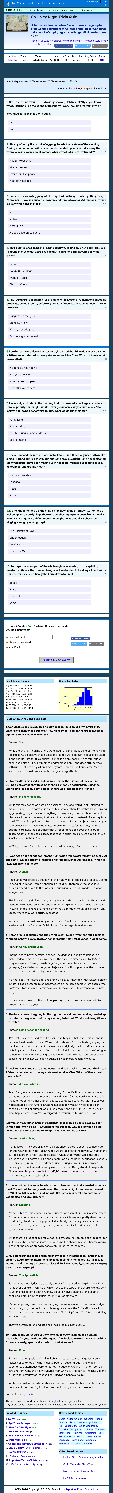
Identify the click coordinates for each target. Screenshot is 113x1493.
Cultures (88, 1429)
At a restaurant (18, 167)
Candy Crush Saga (20, 271)
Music (62, 1418)
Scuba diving (17, 426)
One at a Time (65, 88)
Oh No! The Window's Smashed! (26, 1443)
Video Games (74, 1418)
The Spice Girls (18, 551)
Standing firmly (18, 322)
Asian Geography (88, 1425)
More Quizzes (81, 1471)
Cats (101, 1433)
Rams (12, 602)
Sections (32, 3)
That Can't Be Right (20, 1427)
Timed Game (99, 88)
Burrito (13, 495)
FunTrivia (74, 1478)
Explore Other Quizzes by (83, 1457)
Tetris (12, 264)
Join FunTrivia (35, 10)
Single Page (83, 88)
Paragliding (16, 419)
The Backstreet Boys (22, 531)
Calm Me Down (18, 1456)
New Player (91, 1)
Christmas (90, 1433)
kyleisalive (12, 60)
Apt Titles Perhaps (19, 1423)
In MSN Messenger (21, 160)
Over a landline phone (22, 174)
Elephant (14, 596)
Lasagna (14, 482)
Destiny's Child (18, 544)
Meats (80, 1436)
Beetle (13, 582)
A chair (13, 219)
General (88, 1418)
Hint (105, 151)
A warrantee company (22, 381)
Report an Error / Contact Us (81, 1489)
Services (58, 3)
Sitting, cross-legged (22, 329)
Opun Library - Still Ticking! (25, 1448)
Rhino (12, 589)
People (99, 1418)
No (11, 129)
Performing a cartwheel (23, 336)
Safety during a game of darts (27, 433)
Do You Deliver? (18, 1452)
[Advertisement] (56, 70)
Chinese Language (81, 1443)
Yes (11, 122)
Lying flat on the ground (23, 316)
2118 (102, 60)
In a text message (20, 180)
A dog (13, 212)
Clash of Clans (18, 284)
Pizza (12, 488)
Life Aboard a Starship (23, 1464)
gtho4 (57, 1401)
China (89, 1436)
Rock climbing (17, 439)
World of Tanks (18, 277)
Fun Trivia (17, 3)
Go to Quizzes (83, 1464)
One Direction (17, 537)
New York (78, 1433)
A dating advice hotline (23, 367)
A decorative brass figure (24, 232)
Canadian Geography (70, 1429)
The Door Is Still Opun (21, 1435)
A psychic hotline (19, 374)
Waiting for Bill (17, 1439)
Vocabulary (71, 1425)
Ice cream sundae (20, 475)
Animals (63, 1422)
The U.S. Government (22, 388)
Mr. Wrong (14, 1419)
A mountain (16, 226)
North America (67, 1436)
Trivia (45, 3)
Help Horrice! (16, 1431)
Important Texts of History (24, 1460)
